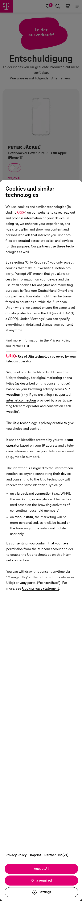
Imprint (35, 855)
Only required (41, 880)
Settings (45, 892)
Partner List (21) (56, 855)
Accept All (41, 869)
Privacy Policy (16, 855)
